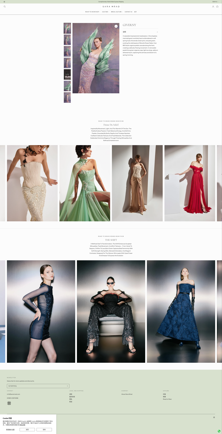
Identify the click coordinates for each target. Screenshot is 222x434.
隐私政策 (22, 425)
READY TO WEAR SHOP (92, 12)
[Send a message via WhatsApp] (219, 431)
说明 (124, 32)
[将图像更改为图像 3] (67, 51)
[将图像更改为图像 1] (67, 28)
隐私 (70, 399)
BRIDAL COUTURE (116, 12)
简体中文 (214, 1)
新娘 (164, 397)
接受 (27, 429)
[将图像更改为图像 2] (67, 40)
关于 (135, 12)
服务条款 (72, 397)
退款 (70, 394)
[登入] (213, 7)
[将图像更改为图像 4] (67, 63)
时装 (164, 394)
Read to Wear (167, 399)
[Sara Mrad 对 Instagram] (4, 1)
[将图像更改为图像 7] (67, 97)
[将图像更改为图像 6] (67, 86)
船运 (70, 401)
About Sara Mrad (126, 394)
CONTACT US (128, 12)
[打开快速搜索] (4, 7)
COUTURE (105, 12)
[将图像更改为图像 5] (67, 74)
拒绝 (44, 429)
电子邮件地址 (12, 384)
